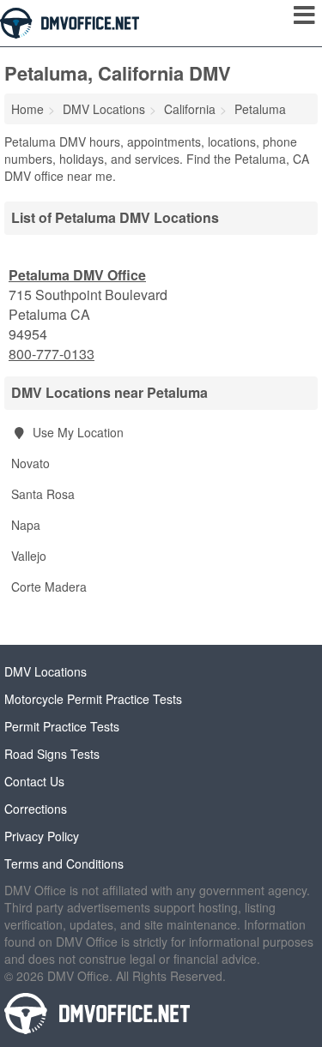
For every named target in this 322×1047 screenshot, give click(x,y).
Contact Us (34, 781)
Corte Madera (49, 586)
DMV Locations (45, 671)
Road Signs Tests (52, 753)
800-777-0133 (51, 354)
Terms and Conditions (64, 863)
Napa (25, 524)
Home (27, 108)
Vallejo (28, 555)
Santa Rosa (43, 493)
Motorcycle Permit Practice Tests (93, 698)
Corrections (35, 808)
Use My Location (76, 432)
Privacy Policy (41, 836)
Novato (30, 463)
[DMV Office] (69, 21)
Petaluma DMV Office (77, 275)
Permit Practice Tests (61, 726)
